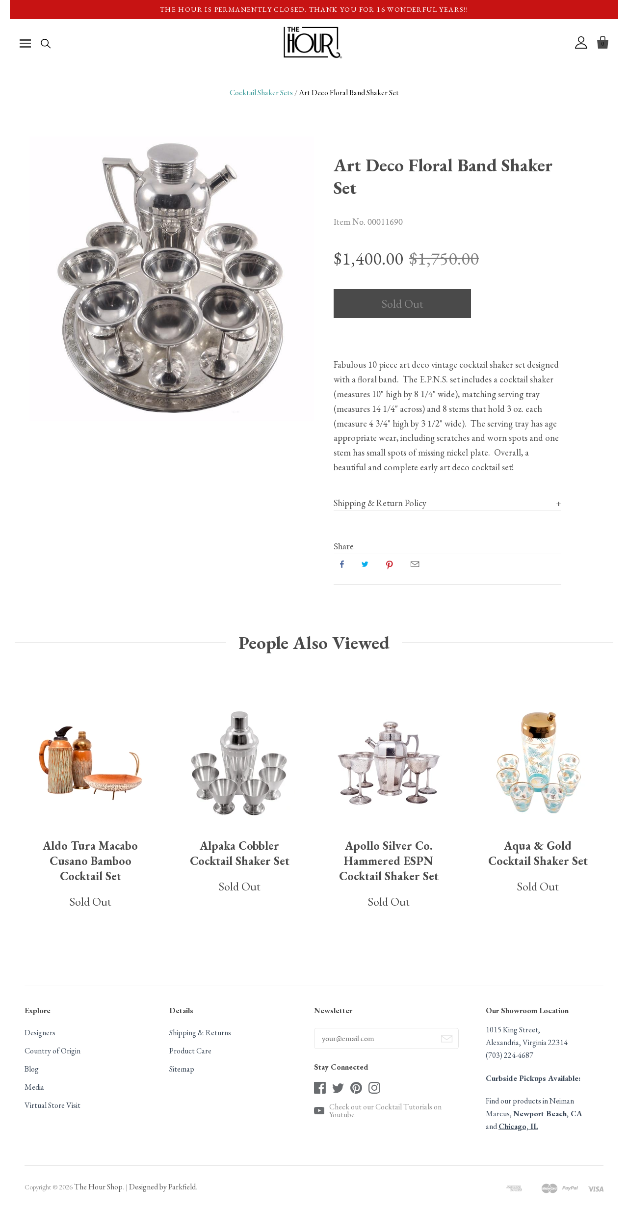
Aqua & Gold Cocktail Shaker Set (538, 853)
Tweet (365, 564)
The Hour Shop (98, 1187)
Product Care (190, 1051)
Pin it (389, 564)
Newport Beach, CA (547, 1113)
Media (34, 1087)
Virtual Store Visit (52, 1105)
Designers (40, 1032)
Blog (32, 1069)
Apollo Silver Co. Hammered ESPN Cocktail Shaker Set (389, 861)
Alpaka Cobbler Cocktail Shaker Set (239, 853)
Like (342, 564)
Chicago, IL (518, 1126)
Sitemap (181, 1069)
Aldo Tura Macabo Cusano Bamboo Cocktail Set (90, 861)
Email (414, 564)
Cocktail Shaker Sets (261, 92)
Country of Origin (52, 1051)
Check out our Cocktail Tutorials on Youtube (385, 1111)
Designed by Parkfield (162, 1187)
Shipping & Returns (200, 1032)
